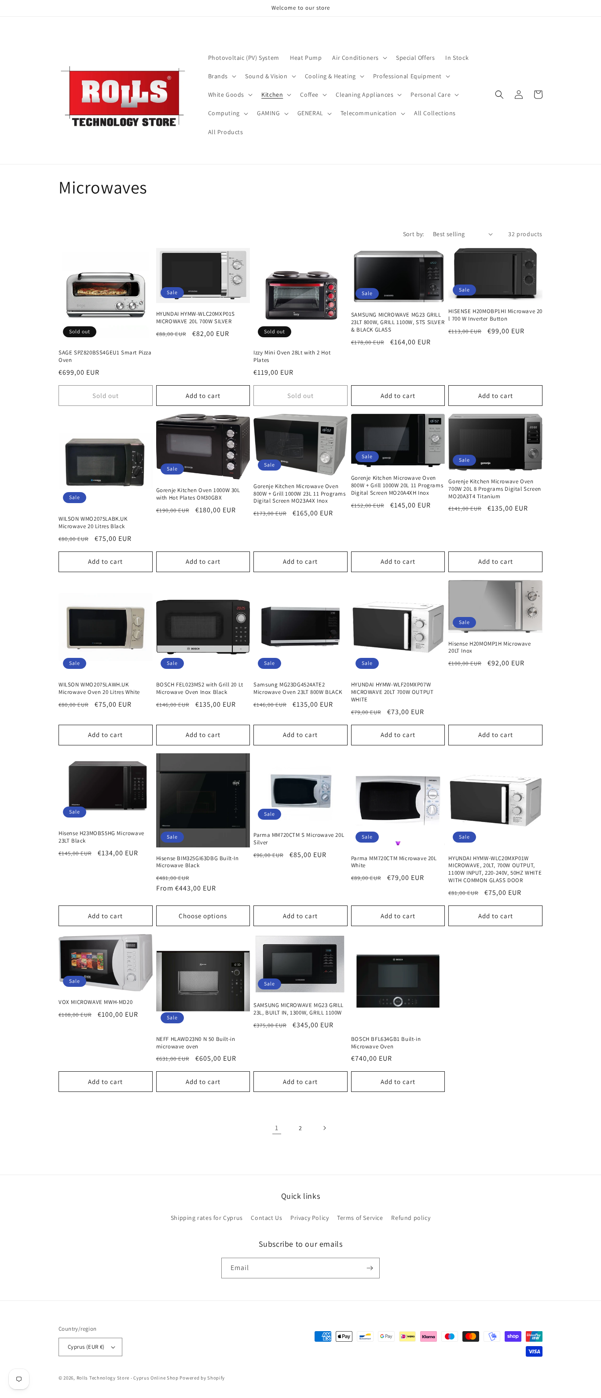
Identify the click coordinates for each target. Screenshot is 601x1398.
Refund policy (410, 1218)
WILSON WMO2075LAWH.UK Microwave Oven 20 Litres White (99, 688)
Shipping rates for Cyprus (207, 1218)
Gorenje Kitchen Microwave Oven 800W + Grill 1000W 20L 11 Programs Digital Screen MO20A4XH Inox (397, 485)
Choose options (203, 916)
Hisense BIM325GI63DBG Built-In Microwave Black (197, 862)
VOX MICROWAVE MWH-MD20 (95, 1002)
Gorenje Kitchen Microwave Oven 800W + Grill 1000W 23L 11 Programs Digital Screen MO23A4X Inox (299, 494)
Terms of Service (360, 1218)
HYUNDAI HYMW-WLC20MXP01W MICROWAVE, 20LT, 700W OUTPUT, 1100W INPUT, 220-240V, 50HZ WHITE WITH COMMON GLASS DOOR (495, 869)
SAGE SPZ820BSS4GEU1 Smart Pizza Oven (105, 356)
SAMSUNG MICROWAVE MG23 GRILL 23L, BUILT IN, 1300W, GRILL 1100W (298, 1009)
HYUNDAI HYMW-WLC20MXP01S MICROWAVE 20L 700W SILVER (195, 317)
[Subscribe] (369, 1268)
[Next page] (324, 1128)
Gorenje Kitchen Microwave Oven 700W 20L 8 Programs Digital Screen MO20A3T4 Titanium (494, 489)
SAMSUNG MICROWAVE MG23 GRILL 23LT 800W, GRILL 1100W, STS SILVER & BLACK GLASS (397, 322)
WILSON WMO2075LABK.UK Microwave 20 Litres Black (93, 522)
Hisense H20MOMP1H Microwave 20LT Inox (489, 647)
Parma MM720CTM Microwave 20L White (394, 862)
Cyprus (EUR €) (86, 1347)
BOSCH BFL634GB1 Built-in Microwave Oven (386, 1043)
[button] (359, 57)
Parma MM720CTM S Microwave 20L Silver (298, 839)
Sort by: (413, 234)
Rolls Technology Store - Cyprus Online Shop (128, 1378)
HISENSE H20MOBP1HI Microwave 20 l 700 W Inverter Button (495, 315)
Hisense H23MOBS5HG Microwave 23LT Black (101, 837)
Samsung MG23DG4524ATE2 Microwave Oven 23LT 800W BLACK (297, 688)
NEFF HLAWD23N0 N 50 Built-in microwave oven (195, 1043)
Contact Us (266, 1218)
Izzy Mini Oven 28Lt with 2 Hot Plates (291, 356)
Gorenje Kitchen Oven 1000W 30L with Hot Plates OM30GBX (198, 494)
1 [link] (277, 1127)
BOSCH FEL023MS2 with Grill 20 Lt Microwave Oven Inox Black (199, 688)
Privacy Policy (309, 1218)
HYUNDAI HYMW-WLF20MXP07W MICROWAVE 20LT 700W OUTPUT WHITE (392, 692)
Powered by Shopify (202, 1378)
